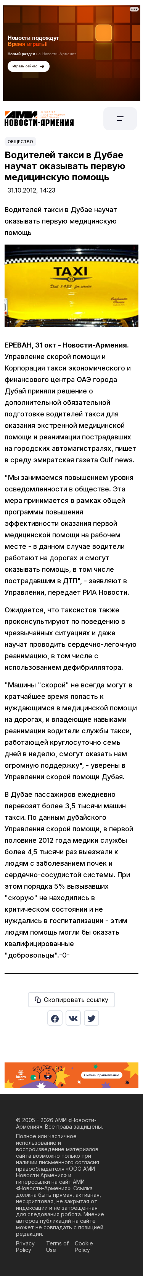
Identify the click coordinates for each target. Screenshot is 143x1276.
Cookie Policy (84, 1246)
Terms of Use (57, 1246)
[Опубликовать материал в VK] (73, 1018)
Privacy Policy (25, 1246)
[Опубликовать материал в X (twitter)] (91, 1018)
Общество (20, 141)
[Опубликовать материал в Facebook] (55, 1018)
